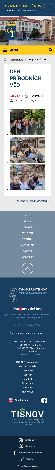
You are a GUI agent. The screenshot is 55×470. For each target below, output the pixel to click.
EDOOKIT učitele (27, 366)
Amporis (33, 465)
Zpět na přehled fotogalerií (32, 201)
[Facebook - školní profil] (44, 401)
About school (22, 399)
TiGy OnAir (27, 391)
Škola (28, 221)
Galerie (27, 251)
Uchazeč (27, 227)
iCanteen (27, 374)
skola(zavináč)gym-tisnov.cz (30, 333)
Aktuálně (27, 245)
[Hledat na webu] (52, 52)
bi (32, 100)
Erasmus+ (27, 387)
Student (27, 233)
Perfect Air (27, 383)
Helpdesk (27, 379)
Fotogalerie (17, 59)
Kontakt (28, 257)
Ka (22, 100)
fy (36, 100)
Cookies (30, 458)
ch (29, 100)
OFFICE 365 (27, 370)
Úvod (27, 215)
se (23, 419)
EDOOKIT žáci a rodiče (27, 362)
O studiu (28, 239)
